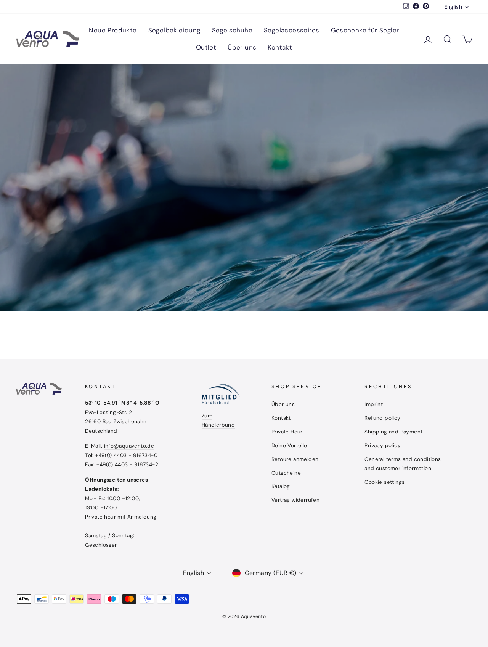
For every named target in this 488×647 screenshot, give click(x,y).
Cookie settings (384, 482)
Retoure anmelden (294, 459)
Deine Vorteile (289, 445)
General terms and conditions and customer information (402, 464)
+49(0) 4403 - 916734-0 (126, 455)
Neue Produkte (112, 30)
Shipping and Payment (393, 432)
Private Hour (287, 432)
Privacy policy (382, 445)
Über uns (242, 47)
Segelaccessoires (291, 30)
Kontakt (280, 47)
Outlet (206, 47)
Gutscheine (286, 473)
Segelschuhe (232, 30)
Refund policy (382, 418)
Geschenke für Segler (365, 30)
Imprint (373, 404)
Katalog (280, 486)
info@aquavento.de (129, 446)
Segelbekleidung (174, 30)
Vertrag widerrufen (295, 500)
